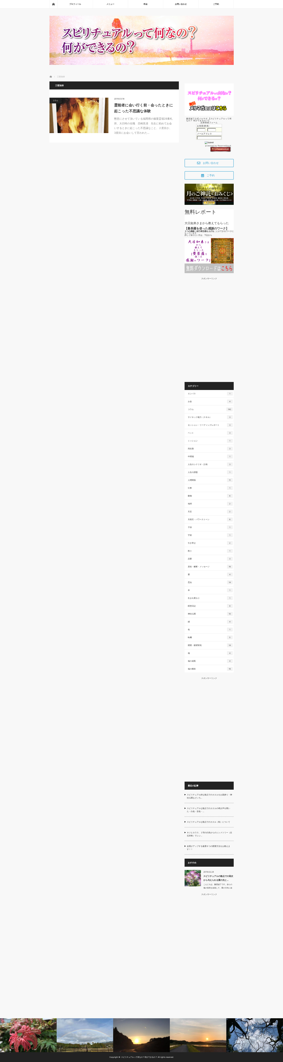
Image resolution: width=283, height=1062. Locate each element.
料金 (146, 4)
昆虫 (209, 582)
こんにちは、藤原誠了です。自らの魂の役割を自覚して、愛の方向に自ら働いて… (217, 887)
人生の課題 (209, 472)
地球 (209, 503)
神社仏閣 (209, 614)
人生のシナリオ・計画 (209, 464)
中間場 (209, 456)
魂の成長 (209, 661)
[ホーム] (53, 4)
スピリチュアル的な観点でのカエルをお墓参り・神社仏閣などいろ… (209, 796)
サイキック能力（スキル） (209, 417)
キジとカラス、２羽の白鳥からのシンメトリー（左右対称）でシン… (209, 834)
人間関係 (209, 480)
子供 (209, 527)
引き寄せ (209, 543)
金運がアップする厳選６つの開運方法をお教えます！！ (208, 847)
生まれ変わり (209, 598)
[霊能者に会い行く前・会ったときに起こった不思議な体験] (78, 115)
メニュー (110, 4)
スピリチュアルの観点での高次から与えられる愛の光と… (218, 878)
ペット (209, 433)
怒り (209, 551)
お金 (209, 401)
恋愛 (209, 558)
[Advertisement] (209, 329)
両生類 (209, 448)
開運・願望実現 (209, 645)
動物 (209, 496)
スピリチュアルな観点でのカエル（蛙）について (208, 822)
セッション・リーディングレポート (209, 425)
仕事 (209, 488)
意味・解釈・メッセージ (209, 566)
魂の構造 (209, 669)
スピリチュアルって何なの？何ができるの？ (139, 1057)
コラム (55, 100)
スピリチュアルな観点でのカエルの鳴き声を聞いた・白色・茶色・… (208, 810)
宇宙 (209, 535)
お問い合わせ (181, 4)
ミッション (209, 440)
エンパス (209, 393)
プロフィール (75, 4)
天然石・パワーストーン (209, 519)
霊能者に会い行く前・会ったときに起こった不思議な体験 (143, 108)
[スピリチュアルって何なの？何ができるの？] (141, 64)
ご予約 (216, 4)
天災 (209, 511)
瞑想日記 (209, 606)
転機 (209, 637)
